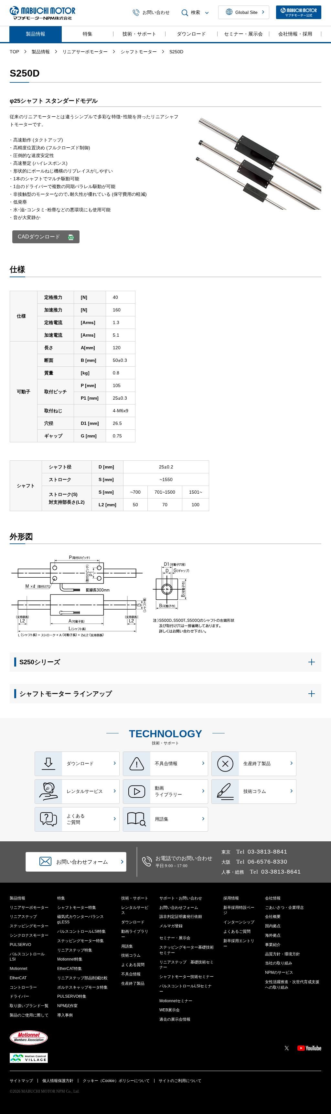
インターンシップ (238, 922)
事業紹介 (273, 944)
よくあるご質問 (237, 931)
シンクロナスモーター (29, 935)
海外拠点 (273, 935)
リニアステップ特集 (74, 950)
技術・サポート (139, 34)
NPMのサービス (279, 972)
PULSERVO (20, 944)
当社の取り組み (278, 963)
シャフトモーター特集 (76, 907)
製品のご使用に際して (29, 1015)
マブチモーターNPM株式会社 (42, 13)
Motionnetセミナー (175, 1001)
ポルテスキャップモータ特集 (82, 987)
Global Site (246, 12)
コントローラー (23, 987)
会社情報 (273, 898)
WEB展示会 (169, 1010)
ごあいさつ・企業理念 (284, 907)
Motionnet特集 (69, 959)
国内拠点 (273, 926)
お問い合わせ (156, 12)
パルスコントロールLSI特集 (81, 931)
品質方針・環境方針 (282, 954)
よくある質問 (132, 964)
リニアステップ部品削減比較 (82, 978)
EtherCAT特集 (69, 968)
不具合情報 (131, 974)
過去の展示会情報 (174, 1019)
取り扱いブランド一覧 (29, 1006)
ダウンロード (191, 34)
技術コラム (131, 955)
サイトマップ (21, 1080)
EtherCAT (18, 978)
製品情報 (35, 34)
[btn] (165, 662)
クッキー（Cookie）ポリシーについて (116, 1080)
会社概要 (273, 916)
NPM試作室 (67, 1006)
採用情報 (231, 898)
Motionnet (18, 968)
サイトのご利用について (180, 1080)
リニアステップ (23, 916)
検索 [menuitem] (195, 12)
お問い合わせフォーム (178, 907)
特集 (87, 34)
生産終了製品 (132, 983)
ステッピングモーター (29, 926)
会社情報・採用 (295, 34)
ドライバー (19, 996)
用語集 (127, 946)
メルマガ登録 (171, 926)
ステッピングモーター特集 (80, 941)
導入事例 (65, 1015)
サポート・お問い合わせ (180, 898)
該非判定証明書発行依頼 (180, 916)
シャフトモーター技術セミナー (186, 976)
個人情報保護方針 (57, 1080)
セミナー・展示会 (243, 34)
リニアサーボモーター (29, 907)
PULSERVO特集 (71, 996)
